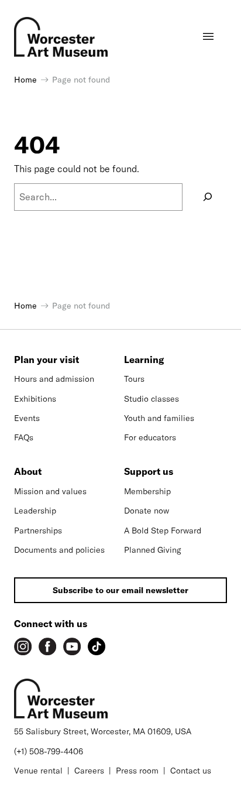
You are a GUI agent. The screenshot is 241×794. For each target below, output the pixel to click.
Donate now (146, 510)
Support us (148, 471)
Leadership (35, 510)
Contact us (190, 770)
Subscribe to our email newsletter (120, 590)
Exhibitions (35, 398)
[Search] (207, 197)
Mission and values (50, 491)
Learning (144, 359)
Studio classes (151, 398)
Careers (89, 770)
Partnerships (38, 530)
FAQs (23, 437)
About (28, 471)
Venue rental (38, 770)
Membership (147, 491)
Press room (137, 770)
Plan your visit (46, 359)
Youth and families (159, 418)
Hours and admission (54, 379)
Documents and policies (59, 550)
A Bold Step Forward (162, 530)
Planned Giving (152, 550)
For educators (150, 437)
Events (27, 418)
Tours (134, 379)
